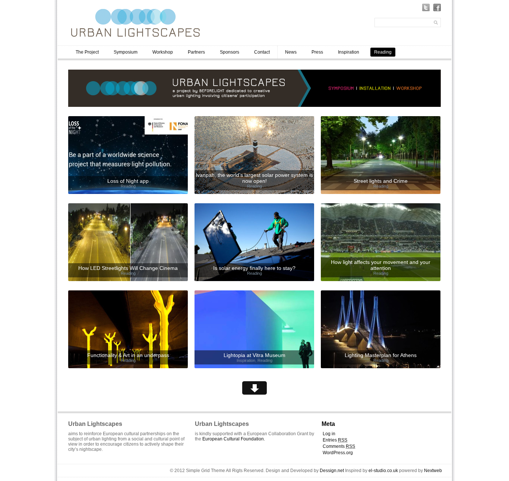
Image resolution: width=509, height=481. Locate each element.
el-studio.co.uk (383, 470)
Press (317, 52)
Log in (329, 433)
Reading (383, 52)
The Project (87, 52)
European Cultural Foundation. (233, 439)
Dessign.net (332, 470)
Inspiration (348, 52)
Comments (339, 446)
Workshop (162, 52)
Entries (335, 440)
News (291, 52)
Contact (262, 52)
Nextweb (433, 470)
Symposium (125, 52)
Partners (196, 52)
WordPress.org (338, 452)
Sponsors (229, 52)
